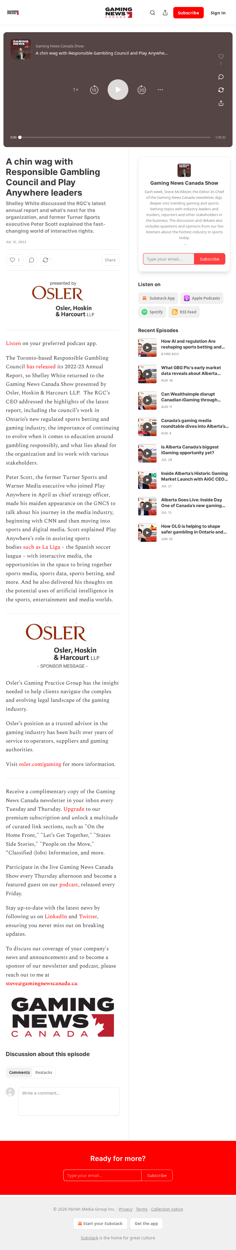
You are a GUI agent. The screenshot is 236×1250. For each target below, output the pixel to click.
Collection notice (167, 1209)
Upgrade (73, 809)
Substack (89, 1238)
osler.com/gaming (40, 764)
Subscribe (188, 13)
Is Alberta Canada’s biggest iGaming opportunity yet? (190, 449)
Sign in (218, 13)
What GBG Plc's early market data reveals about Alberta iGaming (191, 370)
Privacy (125, 1209)
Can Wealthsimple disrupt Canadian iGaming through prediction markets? (189, 397)
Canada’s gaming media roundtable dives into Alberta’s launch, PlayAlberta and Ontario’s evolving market (193, 423)
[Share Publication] (165, 12)
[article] (184, 347)
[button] (75, 89)
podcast (68, 885)
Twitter (88, 916)
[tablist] (31, 1072)
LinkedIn (56, 916)
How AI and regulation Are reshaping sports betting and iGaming (191, 344)
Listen (13, 343)
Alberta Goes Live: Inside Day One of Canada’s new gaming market (191, 503)
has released (41, 367)
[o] (147, 347)
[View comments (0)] (221, 77)
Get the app (146, 1223)
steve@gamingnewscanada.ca (41, 983)
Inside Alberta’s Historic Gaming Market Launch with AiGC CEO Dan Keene (194, 476)
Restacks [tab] (43, 1072)
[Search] (152, 12)
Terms (142, 1209)
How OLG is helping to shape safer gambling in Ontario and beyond (192, 529)
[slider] (115, 137)
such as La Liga (41, 547)
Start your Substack (103, 1223)
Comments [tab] (19, 1072)
